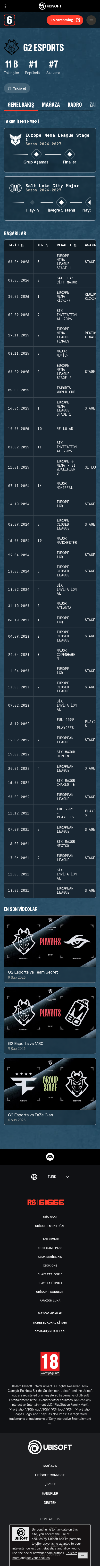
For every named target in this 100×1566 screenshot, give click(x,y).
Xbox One (50, 1265)
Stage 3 (92, 740)
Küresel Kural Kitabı (50, 1322)
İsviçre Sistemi (61, 210)
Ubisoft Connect (50, 1475)
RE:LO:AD (65, 429)
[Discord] (50, 1157)
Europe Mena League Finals (63, 335)
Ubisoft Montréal (50, 1226)
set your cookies (38, 1558)
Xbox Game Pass (50, 1248)
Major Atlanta (64, 606)
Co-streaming (61, 19)
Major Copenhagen (66, 655)
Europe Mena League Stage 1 (64, 262)
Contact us (50, 1519)
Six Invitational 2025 (67, 447)
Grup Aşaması (37, 162)
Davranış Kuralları (50, 1331)
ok (82, 1555)
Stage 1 (92, 262)
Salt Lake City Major (67, 280)
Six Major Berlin (66, 754)
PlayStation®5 (50, 1274)
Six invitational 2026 (67, 315)
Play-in (32, 210)
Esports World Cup (66, 390)
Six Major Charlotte (66, 783)
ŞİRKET (50, 1484)
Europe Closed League (63, 525)
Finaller (69, 162)
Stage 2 (92, 372)
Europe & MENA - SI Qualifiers (66, 468)
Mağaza (50, 1466)
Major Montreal (65, 486)
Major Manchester (67, 541)
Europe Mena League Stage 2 (64, 372)
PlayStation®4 (50, 1283)
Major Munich (62, 354)
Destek (50, 1503)
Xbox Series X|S (50, 1256)
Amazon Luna (50, 1300)
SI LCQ (91, 468)
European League (65, 740)
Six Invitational (67, 590)
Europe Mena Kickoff (64, 297)
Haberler (50, 1493)
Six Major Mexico (66, 844)
